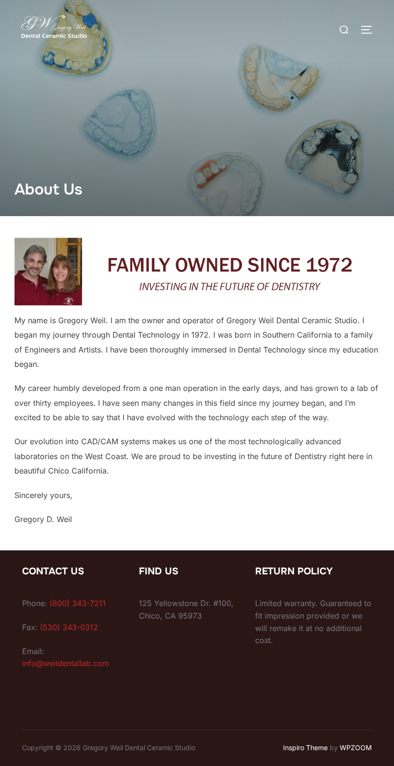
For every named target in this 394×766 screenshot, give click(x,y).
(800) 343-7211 (77, 603)
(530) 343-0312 (69, 627)
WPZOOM (356, 747)
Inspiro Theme (305, 747)
